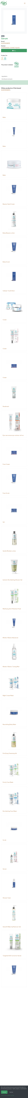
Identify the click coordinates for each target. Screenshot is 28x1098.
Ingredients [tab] (4, 76)
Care (3, 36)
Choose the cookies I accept (7, 1095)
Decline (11, 1092)
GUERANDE (5, 90)
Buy (15, 50)
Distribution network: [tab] (7, 79)
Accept (4, 1092)
